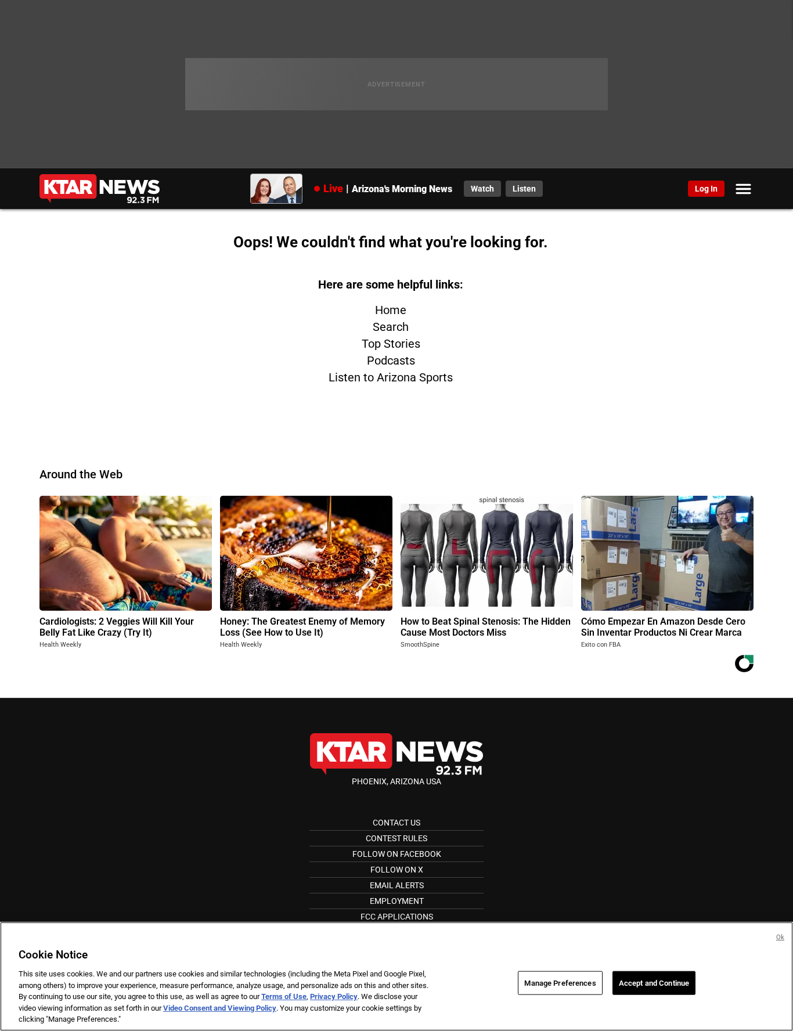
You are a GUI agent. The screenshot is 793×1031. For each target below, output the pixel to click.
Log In (706, 188)
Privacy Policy (334, 996)
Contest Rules (396, 838)
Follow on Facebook (396, 854)
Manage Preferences (560, 982)
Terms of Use (284, 996)
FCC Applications (397, 916)
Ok (780, 937)
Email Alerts (397, 885)
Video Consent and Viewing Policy (219, 1008)
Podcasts (391, 360)
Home (390, 310)
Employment (397, 901)
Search (391, 327)
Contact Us (396, 822)
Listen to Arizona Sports (391, 377)
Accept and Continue (654, 982)
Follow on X (396, 869)
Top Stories (391, 344)
